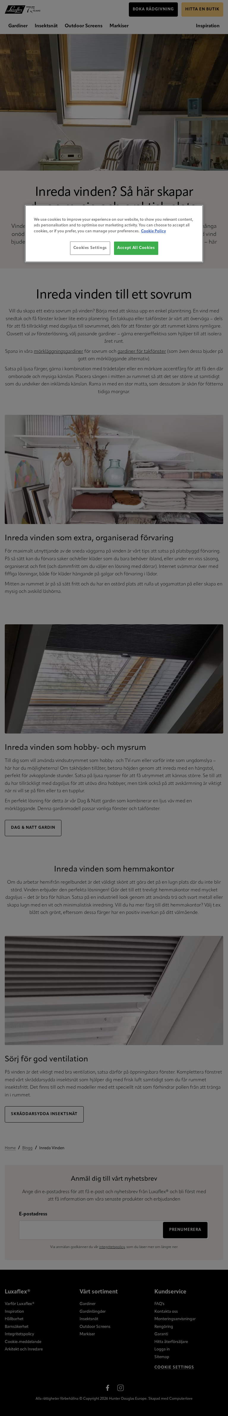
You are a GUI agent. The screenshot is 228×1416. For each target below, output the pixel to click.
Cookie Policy (153, 231)
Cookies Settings (90, 248)
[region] (114, 233)
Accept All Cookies (136, 248)
